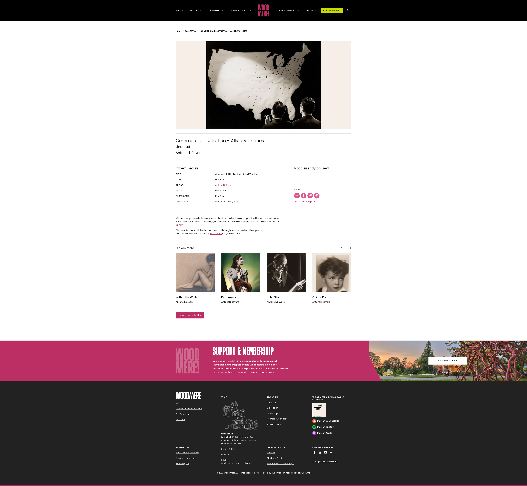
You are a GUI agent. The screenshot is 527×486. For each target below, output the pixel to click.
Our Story (271, 402)
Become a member (448, 360)
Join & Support (287, 10)
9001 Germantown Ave (245, 440)
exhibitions (216, 233)
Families (271, 453)
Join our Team (274, 424)
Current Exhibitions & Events (189, 409)
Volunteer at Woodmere (187, 453)
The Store (180, 420)
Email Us (225, 454)
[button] (180, 10)
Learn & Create (239, 10)
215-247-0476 (227, 449)
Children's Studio (275, 458)
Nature (194, 10)
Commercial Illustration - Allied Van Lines (223, 31)
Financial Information (277, 419)
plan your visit (332, 10)
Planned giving (183, 464)
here (181, 224)
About (309, 10)
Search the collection (189, 315)
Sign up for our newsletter (324, 461)
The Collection (183, 414)
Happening (215, 10)
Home (179, 31)
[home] (263, 10)
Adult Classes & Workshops (280, 464)
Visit (178, 403)
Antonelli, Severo (189, 153)
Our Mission (272, 408)
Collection (191, 31)
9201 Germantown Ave (242, 437)
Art (178, 10)
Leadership (272, 413)
